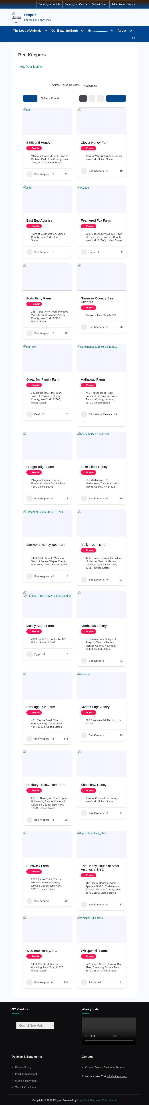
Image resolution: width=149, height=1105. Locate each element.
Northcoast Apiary (94, 626)
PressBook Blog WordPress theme (97, 1100)
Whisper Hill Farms (94, 951)
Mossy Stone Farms (40, 626)
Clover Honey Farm (95, 142)
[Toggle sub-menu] (46, 30)
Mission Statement (26, 1080)
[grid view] (83, 98)
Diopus (30, 15)
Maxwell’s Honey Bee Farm (46, 544)
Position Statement (26, 1073)
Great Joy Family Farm (43, 379)
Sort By (114, 98)
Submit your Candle (76, 4)
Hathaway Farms (93, 379)
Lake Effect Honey (94, 467)
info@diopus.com (117, 1076)
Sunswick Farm (37, 866)
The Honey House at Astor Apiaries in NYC (100, 867)
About (122, 30)
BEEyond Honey (38, 142)
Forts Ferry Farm (38, 298)
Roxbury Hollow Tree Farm (45, 785)
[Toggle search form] (134, 38)
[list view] (91, 98)
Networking (90, 85)
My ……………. (98, 30)
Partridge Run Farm (40, 707)
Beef (37, 414)
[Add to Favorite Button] (45, 148)
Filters (30, 98)
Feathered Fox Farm (96, 220)
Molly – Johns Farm (95, 544)
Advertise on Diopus (123, 4)
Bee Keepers (41, 174)
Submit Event (99, 4)
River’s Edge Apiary (95, 707)
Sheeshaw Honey (93, 785)
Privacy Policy (23, 1067)
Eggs (92, 252)
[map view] (100, 98)
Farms (92, 982)
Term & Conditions (25, 1087)
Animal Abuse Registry (65, 84)
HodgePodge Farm (40, 467)
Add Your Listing (31, 66)
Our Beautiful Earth (64, 30)
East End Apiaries (39, 220)
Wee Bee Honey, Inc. (41, 951)
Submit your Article (49, 4)
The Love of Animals (27, 30)
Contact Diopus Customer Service (104, 1067)
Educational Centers (100, 414)
